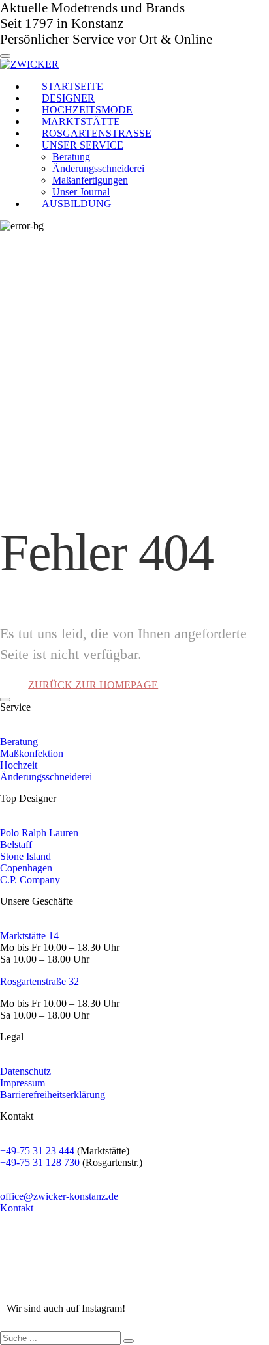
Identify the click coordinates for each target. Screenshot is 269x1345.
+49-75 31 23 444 (38, 1150)
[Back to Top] (5, 699)
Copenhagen (26, 867)
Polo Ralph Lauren (39, 832)
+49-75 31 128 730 (40, 1162)
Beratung (19, 741)
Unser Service (82, 144)
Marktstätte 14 (29, 935)
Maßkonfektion (31, 753)
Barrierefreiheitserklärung (52, 1094)
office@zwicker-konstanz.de (59, 1196)
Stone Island (25, 856)
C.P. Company (30, 879)
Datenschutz (25, 1071)
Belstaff (16, 844)
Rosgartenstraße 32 (39, 981)
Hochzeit (18, 765)
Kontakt (16, 1207)
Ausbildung (77, 203)
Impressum (22, 1082)
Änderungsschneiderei (46, 776)
